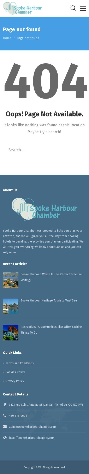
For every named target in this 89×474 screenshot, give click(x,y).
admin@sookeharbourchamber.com (33, 427)
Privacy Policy (15, 381)
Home (7, 38)
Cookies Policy (15, 372)
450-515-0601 (18, 416)
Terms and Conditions (20, 363)
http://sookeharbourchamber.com (31, 438)
